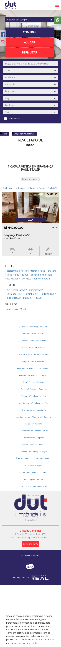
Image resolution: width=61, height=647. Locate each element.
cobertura (36, 274)
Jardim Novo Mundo (17, 309)
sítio (22, 278)
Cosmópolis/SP (14, 293)
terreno (35, 270)
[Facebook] (3, 34)
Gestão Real (31, 520)
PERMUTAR (29, 52)
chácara (52, 270)
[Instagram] (3, 41)
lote (29, 278)
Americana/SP (20, 289)
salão (9, 274)
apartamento (13, 270)
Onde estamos (31, 504)
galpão (25, 274)
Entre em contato (31, 495)
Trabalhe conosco (30, 499)
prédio (25, 270)
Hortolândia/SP (48, 293)
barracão (47, 274)
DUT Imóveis (8, 188)
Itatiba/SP (28, 297)
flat (8, 278)
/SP (8, 289)
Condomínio (14, 118)
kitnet (15, 278)
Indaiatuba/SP (14, 297)
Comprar (22, 188)
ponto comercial (42, 278)
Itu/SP (39, 297)
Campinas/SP (36, 289)
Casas (32, 188)
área (17, 274)
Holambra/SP (31, 293)
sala (43, 270)
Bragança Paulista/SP (48, 188)
